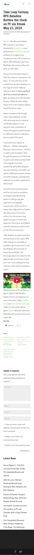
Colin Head (8, 32)
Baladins (6, 41)
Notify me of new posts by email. (18, 445)
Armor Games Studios (21, 51)
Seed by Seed (19, 48)
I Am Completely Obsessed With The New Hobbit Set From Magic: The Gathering (13, 523)
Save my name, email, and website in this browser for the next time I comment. (16, 427)
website (11, 310)
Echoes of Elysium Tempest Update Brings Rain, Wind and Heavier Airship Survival (14, 497)
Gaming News (25, 32)
